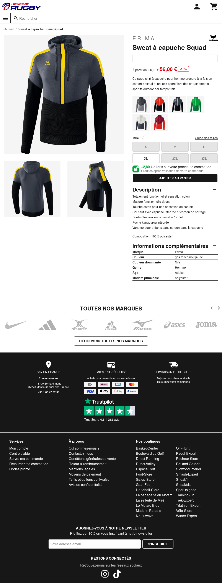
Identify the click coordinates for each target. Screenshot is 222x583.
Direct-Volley (145, 463)
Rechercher (28, 18)
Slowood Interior (188, 468)
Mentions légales (82, 468)
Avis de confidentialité (86, 484)
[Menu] (5, 18)
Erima (143, 38)
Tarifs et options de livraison (90, 479)
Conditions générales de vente (92, 458)
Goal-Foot (143, 484)
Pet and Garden (188, 463)
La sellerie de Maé (150, 500)
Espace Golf (145, 468)
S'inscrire (158, 543)
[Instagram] (105, 575)
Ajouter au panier (175, 178)
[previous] (212, 308)
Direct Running (147, 458)
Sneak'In (182, 479)
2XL (175, 158)
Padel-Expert (186, 453)
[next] (219, 308)
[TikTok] (117, 575)
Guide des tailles (206, 138)
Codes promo (19, 468)
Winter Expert (186, 515)
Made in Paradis (148, 510)
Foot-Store (144, 474)
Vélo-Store (184, 510)
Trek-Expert (185, 500)
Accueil (9, 29)
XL (146, 158)
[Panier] (214, 6)
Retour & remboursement (88, 463)
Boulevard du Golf (150, 453)
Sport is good (186, 489)
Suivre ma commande (26, 458)
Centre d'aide (19, 453)
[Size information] (143, 137)
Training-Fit (185, 494)
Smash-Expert (187, 474)
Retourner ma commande (28, 463)
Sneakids (183, 484)
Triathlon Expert (188, 505)
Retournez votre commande (173, 381)
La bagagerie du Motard (154, 494)
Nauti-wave (144, 515)
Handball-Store (147, 489)
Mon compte (18, 448)
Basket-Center (147, 448)
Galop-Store (145, 479)
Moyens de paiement (85, 474)
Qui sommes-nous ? (84, 448)
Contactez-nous (48, 378)
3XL (204, 158)
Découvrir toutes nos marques (111, 340)
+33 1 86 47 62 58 (48, 392)
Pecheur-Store (187, 458)
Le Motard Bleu (147, 505)
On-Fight (182, 448)
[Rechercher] (15, 18)
